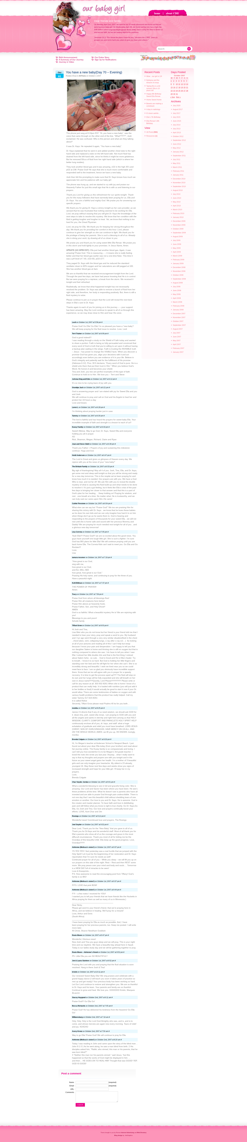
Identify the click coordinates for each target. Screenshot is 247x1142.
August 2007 (178, 329)
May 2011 (176, 163)
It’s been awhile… (153, 113)
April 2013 (177, 133)
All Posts (82, 76)
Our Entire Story (102, 57)
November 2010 (179, 183)
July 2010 (176, 194)
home (157, 13)
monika (75, 708)
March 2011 (177, 167)
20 (185, 87)
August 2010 (178, 190)
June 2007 (177, 337)
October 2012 (178, 136)
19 (182, 87)
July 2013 (176, 129)
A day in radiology (153, 109)
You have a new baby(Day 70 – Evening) (94, 72)
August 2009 (178, 237)
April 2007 (177, 344)
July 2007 (176, 333)
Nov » (178, 97)
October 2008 (178, 275)
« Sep (172, 97)
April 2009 (177, 252)
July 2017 (176, 113)
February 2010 (178, 213)
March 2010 (177, 210)
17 (177, 87)
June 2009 (177, 244)
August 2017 (178, 109)
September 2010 (179, 186)
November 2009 (179, 225)
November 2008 (179, 271)
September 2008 (179, 279)
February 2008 (178, 306)
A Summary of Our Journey (71, 59)
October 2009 (178, 229)
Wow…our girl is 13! (154, 76)
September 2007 (179, 325)
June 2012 (177, 144)
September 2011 (179, 156)
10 (177, 84)
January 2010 (178, 217)
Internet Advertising (127, 1132)
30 (174, 94)
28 (187, 91)
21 (187, 87)
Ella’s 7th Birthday (153, 117)
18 (179, 87)
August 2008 (178, 283)
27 (185, 91)
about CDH (172, 13)
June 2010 (177, 198)
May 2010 (177, 202)
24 (177, 91)
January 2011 (178, 175)
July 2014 (176, 125)
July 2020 (176, 106)
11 (179, 84)
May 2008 (177, 294)
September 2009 (179, 233)
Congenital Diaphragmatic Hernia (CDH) (122, 30)
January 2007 (178, 352)
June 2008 (177, 290)
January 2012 (178, 152)
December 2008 (179, 267)
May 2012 (177, 148)
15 (172, 87)
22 (172, 91)
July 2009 (176, 240)
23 (174, 91)
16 (174, 87)
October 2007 (178, 321)
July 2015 (176, 117)
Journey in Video (66, 62)
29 (172, 94)
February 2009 (178, 260)
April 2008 (177, 298)
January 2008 (178, 310)
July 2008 (176, 287)
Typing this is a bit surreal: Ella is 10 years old (153, 88)
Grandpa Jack (77, 388)
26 (182, 91)
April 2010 (177, 206)
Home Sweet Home (154, 100)
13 (185, 84)
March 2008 (177, 302)
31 (177, 94)
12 (182, 84)
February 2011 (178, 171)
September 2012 (179, 140)
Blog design (118, 1135)
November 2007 (179, 317)
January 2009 (178, 264)
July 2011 (176, 160)
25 (179, 91)
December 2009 (179, 221)
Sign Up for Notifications (105, 59)
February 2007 (178, 348)
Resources (150, 136)
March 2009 (177, 256)
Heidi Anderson (78, 455)
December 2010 (179, 179)
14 (187, 84)
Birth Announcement (68, 57)
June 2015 (177, 121)
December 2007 (179, 314)
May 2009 (177, 248)
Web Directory (141, 1132)
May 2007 (177, 341)
